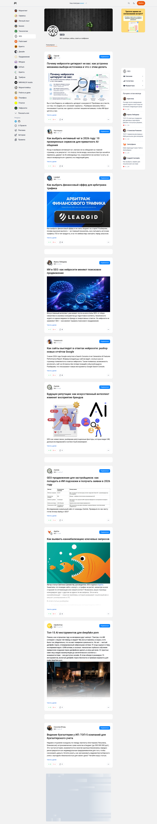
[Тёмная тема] (134, 3)
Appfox (56, 531)
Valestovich (58, 341)
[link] (61, 119)
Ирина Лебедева (60, 262)
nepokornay (58, 625)
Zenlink (56, 386)
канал (82, 3)
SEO (62, 34)
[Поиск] (129, 3)
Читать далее (51, 115)
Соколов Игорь (60, 727)
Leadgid (57, 177)
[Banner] (133, 20)
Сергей (56, 56)
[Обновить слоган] (86, 3)
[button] (15, 3)
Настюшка (58, 131)
